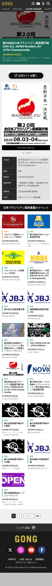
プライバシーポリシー (26, 562)
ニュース (5, 9)
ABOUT (12, 559)
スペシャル (17, 9)
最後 (37, 516)
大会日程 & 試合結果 (33, 9)
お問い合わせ (25, 559)
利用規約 (39, 559)
